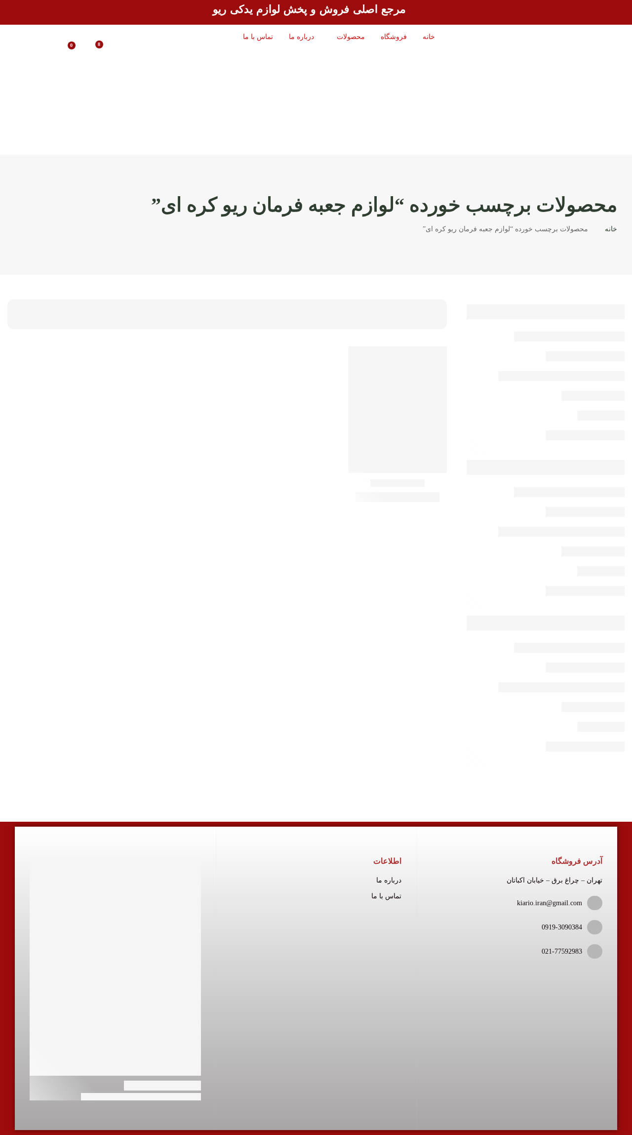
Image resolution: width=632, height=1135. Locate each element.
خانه (611, 229)
